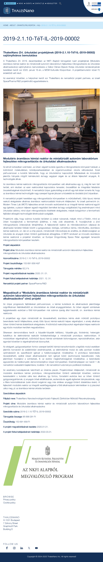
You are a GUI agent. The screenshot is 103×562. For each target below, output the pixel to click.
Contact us (39, 3)
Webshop (11, 3)
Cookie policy (9, 502)
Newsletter (52, 3)
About (13, 25)
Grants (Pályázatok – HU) (28, 25)
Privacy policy (9, 499)
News (21, 3)
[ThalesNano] (18, 11)
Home (5, 25)
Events (29, 3)
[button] (60, 4)
